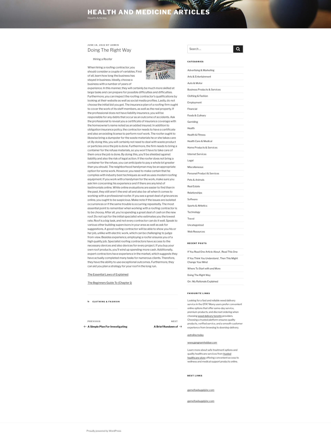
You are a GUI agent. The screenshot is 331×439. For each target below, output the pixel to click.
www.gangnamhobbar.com (202, 342)
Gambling (192, 121)
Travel (190, 218)
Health (191, 128)
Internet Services (196, 154)
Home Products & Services (202, 147)
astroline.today (195, 334)
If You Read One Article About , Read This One (212, 251)
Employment (194, 102)
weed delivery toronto (210, 315)
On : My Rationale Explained (202, 281)
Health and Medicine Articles (149, 12)
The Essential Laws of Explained (108, 274)
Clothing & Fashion (106, 301)
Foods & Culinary (196, 115)
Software (192, 199)
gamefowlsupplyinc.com (200, 389)
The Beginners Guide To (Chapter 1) (110, 282)
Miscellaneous (195, 166)
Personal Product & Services (203, 173)
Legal (190, 160)
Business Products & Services (204, 89)
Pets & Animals (195, 179)
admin (114, 45)
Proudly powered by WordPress (104, 430)
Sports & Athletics (197, 205)
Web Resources (196, 231)
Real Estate (193, 186)
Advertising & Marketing (200, 70)
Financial (192, 108)
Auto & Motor (194, 83)
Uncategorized (195, 224)
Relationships (194, 192)
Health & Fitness (196, 134)
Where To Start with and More (203, 268)
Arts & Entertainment (199, 76)
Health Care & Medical (199, 141)
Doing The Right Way (198, 275)
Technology (193, 212)
